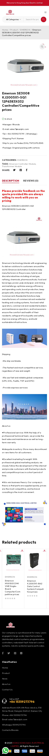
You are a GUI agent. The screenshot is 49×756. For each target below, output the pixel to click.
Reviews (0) (30, 180)
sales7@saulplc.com (17, 719)
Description (10, 180)
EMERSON (25, 29)
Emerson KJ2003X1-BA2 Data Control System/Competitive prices (35, 586)
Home (5, 29)
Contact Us (7, 689)
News (4, 678)
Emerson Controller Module (22, 164)
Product (14, 29)
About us (6, 684)
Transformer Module (12, 166)
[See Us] (15, 653)
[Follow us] (8, 653)
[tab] (10, 181)
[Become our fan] (3, 653)
